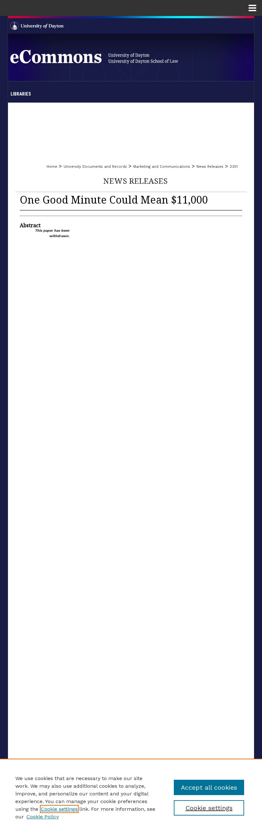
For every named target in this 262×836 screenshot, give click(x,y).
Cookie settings (59, 809)
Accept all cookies (209, 787)
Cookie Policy (43, 817)
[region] (131, 797)
